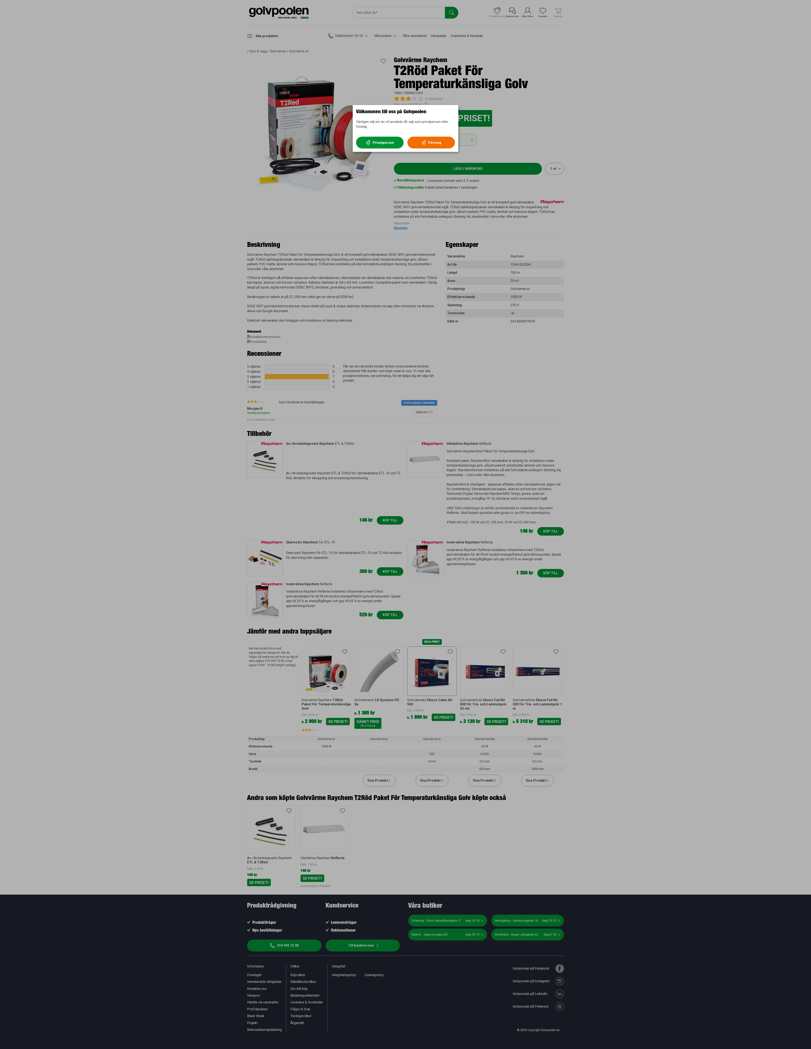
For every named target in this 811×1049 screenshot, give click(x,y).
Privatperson (383, 143)
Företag (434, 143)
